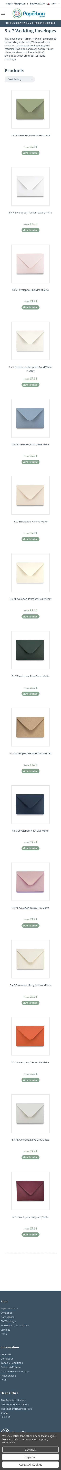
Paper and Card (9, 1308)
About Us (6, 1354)
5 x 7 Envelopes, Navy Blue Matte (30, 830)
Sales (4, 1334)
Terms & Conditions (12, 1362)
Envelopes (7, 1312)
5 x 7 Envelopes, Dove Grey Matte (30, 1139)
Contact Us (7, 1358)
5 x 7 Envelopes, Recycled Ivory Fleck (30, 985)
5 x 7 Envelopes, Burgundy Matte (31, 1217)
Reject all (30, 1457)
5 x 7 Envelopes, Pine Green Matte (30, 676)
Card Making (8, 1317)
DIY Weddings (8, 1321)
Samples (5, 1329)
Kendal (4, 1413)
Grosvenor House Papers (15, 1404)
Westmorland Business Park (16, 1408)
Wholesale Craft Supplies (15, 1325)
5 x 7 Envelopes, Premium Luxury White (30, 212)
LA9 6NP (5, 1417)
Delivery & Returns (11, 1367)
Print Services (8, 1375)
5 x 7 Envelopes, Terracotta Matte (30, 1062)
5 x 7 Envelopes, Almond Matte (31, 521)
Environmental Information (15, 1371)
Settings (30, 1449)
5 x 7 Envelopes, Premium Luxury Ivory (30, 598)
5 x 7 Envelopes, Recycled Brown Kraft (30, 753)
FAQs (3, 1379)
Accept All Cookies (30, 1464)
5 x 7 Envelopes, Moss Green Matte (30, 135)
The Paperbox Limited (13, 1400)
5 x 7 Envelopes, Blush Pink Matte (30, 289)
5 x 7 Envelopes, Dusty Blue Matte (30, 444)
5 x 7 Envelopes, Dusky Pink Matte (30, 907)
